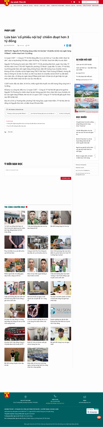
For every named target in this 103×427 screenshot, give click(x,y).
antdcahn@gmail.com (85, 402)
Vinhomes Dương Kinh (81, 164)
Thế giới (36, 5)
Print (70, 45)
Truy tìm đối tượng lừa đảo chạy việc (16, 126)
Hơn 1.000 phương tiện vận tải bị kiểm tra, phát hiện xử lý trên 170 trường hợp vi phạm (61, 253)
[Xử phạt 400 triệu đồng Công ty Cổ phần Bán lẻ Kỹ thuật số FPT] (14, 334)
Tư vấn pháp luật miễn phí (84, 76)
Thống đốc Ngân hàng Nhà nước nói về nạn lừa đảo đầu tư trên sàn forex (26, 123)
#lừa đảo (10, 132)
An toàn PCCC (80, 73)
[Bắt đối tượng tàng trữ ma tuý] (61, 218)
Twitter (67, 45)
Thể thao (79, 5)
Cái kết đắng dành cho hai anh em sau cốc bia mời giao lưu (84, 132)
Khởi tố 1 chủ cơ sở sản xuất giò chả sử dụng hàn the (37, 343)
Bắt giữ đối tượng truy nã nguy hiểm (60, 343)
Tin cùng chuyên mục (14, 207)
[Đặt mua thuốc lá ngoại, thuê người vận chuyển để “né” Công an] (37, 288)
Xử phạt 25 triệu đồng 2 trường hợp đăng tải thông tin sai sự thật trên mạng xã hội (14, 321)
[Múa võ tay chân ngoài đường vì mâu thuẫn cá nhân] (37, 265)
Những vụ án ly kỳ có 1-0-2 (84, 80)
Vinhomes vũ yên (80, 167)
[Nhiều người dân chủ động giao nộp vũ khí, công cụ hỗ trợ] (14, 265)
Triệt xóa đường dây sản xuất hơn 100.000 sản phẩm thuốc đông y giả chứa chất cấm (14, 298)
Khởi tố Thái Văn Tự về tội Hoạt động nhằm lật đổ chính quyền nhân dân (84, 141)
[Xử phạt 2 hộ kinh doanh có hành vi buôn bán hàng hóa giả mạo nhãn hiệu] (61, 288)
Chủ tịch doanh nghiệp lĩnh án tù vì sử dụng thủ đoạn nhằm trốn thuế (37, 321)
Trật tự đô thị (17, 5)
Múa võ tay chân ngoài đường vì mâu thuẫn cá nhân (37, 275)
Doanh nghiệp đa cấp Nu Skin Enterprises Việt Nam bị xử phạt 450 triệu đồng (60, 321)
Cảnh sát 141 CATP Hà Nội (84, 64)
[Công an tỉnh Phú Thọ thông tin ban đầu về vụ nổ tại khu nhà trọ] (37, 242)
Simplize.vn (86, 170)
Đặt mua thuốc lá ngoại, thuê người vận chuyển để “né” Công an (37, 298)
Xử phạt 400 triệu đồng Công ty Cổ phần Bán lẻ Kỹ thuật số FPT (14, 343)
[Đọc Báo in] (80, 2)
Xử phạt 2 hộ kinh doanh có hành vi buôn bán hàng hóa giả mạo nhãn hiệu (61, 298)
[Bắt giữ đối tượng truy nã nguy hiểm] (61, 334)
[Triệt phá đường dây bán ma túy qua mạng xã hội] (37, 218)
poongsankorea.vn (80, 174)
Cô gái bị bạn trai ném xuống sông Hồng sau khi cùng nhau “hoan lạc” (85, 124)
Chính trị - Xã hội (28, 5)
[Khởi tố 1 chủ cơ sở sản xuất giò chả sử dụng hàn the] (37, 334)
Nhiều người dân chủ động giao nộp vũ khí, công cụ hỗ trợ (13, 275)
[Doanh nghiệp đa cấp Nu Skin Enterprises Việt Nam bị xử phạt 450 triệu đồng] (61, 311)
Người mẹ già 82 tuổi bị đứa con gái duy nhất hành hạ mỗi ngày (84, 149)
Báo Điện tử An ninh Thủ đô (6, 3)
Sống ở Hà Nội (87, 5)
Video (48, 5)
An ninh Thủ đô (18, 2)
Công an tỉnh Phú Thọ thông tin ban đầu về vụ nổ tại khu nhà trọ (37, 252)
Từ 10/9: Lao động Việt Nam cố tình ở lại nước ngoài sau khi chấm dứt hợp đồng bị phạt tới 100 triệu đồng (14, 229)
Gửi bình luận (66, 178)
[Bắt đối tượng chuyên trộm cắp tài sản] (14, 355)
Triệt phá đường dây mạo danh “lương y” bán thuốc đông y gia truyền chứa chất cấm (60, 276)
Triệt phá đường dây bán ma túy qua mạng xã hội (37, 227)
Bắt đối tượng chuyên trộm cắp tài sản (14, 364)
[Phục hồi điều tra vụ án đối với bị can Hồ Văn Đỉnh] (14, 242)
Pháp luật (42, 5)
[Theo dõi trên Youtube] (74, 2)
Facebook (64, 45)
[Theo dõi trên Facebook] (72, 2)
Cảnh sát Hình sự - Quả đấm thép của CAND (86, 69)
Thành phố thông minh (57, 5)
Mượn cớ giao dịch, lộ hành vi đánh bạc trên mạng (84, 157)
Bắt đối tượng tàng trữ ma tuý (60, 226)
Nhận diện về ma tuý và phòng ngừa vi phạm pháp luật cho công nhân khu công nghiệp (37, 365)
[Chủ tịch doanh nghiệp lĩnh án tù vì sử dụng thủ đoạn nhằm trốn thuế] (37, 311)
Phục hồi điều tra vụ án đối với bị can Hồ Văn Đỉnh (14, 252)
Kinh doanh (95, 5)
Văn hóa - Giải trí (70, 5)
